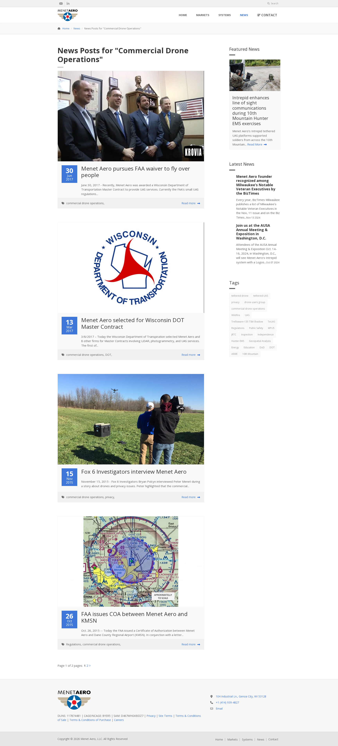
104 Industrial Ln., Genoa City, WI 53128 (241, 696)
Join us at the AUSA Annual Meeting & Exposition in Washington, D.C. (253, 231)
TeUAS (271, 321)
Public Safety (256, 328)
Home (183, 15)
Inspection (247, 334)
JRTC (233, 334)
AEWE (234, 354)
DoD (262, 347)
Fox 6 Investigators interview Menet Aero (134, 471)
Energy (235, 347)
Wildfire (235, 315)
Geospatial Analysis (260, 341)
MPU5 (271, 328)
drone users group (254, 302)
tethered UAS (260, 295)
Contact (269, 15)
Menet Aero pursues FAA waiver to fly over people (136, 172)
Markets (202, 15)
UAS (247, 315)
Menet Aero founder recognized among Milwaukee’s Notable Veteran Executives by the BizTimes (255, 185)
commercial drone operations (85, 203)
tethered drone (239, 295)
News (244, 15)
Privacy (151, 716)
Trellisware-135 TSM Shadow (247, 321)
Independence (266, 334)
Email (219, 708)
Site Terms (165, 716)
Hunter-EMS (237, 341)
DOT (108, 355)
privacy (109, 497)
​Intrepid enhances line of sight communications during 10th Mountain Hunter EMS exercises (250, 110)
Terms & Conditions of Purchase (90, 720)
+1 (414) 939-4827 (227, 702)
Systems (224, 15)
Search (274, 3)
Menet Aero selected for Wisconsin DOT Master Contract (133, 323)
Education (249, 347)
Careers (119, 720)
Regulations (73, 644)
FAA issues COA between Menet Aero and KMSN (135, 617)
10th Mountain (250, 354)
